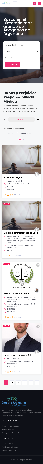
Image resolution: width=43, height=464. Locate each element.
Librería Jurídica (8, 429)
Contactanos (7, 443)
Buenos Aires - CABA (14, 237)
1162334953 (11, 250)
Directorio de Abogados (11, 426)
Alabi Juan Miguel (13, 177)
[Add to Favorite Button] (38, 148)
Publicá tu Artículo (9, 450)
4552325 (10, 187)
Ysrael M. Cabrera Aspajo (16, 293)
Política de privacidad (10, 447)
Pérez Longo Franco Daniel (17, 355)
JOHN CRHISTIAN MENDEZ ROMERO (21, 233)
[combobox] (20, 51)
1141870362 (11, 309)
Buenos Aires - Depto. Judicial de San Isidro (21, 242)
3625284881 (11, 312)
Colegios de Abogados (11, 433)
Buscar (14, 64)
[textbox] (9, 51)
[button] (4, 276)
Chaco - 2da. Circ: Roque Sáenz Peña (21, 300)
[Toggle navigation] (15, 3)
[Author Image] (36, 174)
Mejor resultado (26, 134)
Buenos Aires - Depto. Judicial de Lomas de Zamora (21, 238)
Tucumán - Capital (14, 181)
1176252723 (11, 367)
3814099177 (11, 190)
